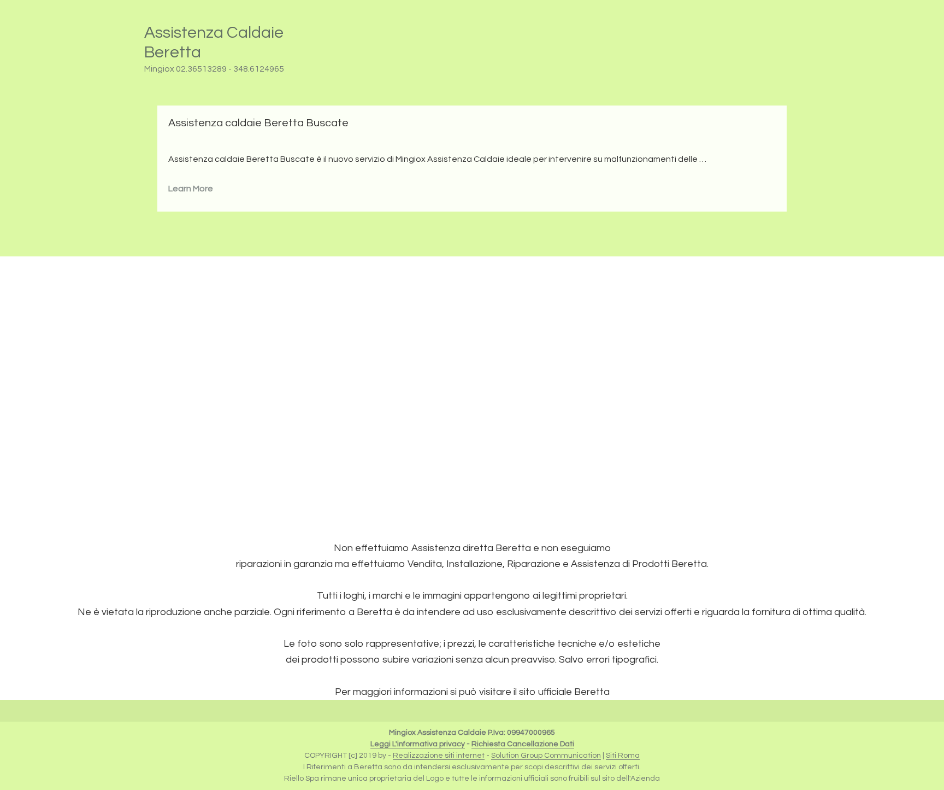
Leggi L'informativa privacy (417, 744)
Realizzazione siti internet (439, 755)
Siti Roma (623, 755)
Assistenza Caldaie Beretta (214, 42)
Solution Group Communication (546, 755)
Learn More (190, 188)
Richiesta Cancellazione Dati (522, 744)
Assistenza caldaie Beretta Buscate (258, 123)
